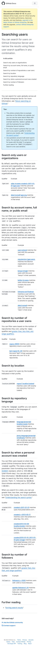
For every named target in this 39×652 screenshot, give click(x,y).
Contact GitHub (20, 641)
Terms (19, 640)
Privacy (24, 640)
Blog (25, 643)
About (30, 643)
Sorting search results (14, 608)
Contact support (9, 625)
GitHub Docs (11, 3)
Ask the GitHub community (13, 622)
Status (8, 641)
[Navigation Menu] (34, 3)
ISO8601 (5, 471)
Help (13, 641)
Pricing (29, 641)
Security (31, 640)
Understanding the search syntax (19, 497)
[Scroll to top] (34, 647)
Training (19, 643)
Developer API (11, 643)
